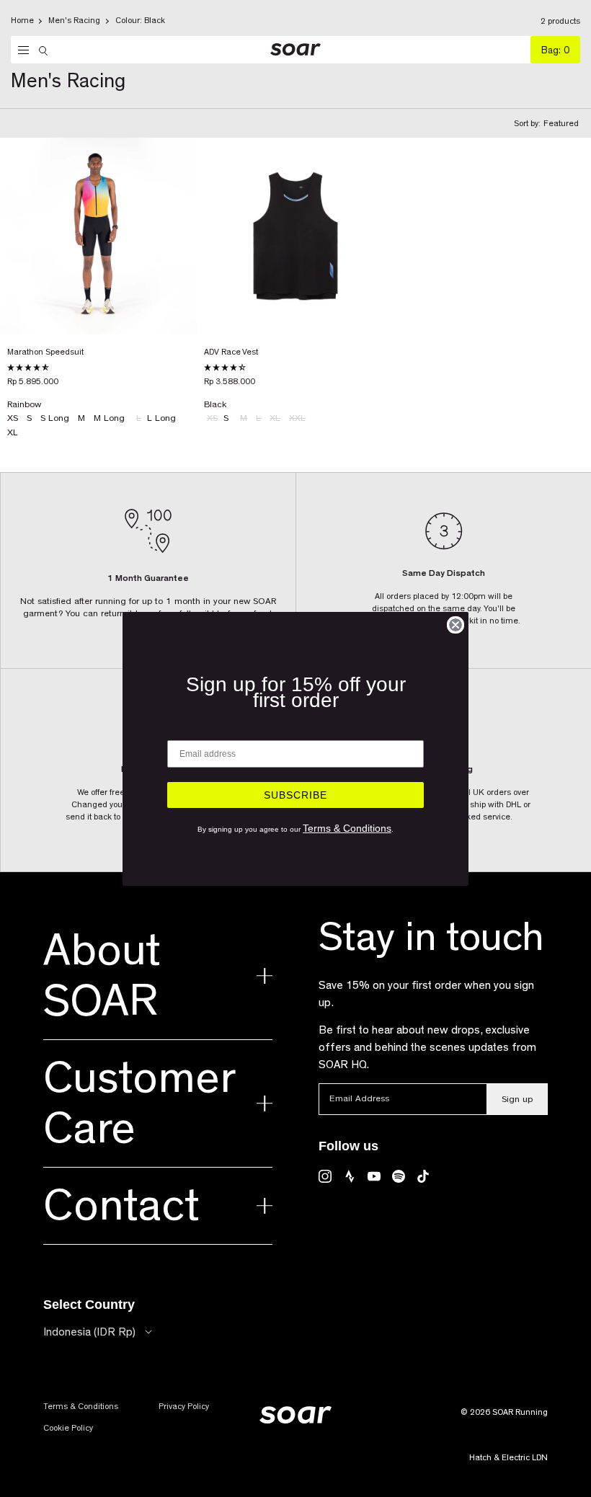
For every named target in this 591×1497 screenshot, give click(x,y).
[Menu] (20, 50)
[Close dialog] (455, 625)
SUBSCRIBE (295, 795)
